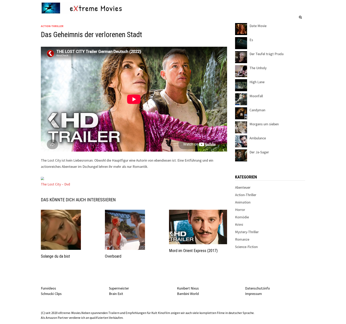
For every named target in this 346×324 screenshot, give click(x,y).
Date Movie (258, 25)
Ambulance (257, 138)
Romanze (242, 239)
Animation (242, 202)
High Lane (257, 82)
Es (251, 39)
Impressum (253, 293)
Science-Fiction (246, 246)
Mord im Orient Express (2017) (193, 250)
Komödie (242, 217)
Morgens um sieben (264, 124)
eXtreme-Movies (69, 313)
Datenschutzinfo (257, 288)
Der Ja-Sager (259, 152)
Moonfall (256, 96)
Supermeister (119, 288)
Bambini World (188, 293)
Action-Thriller (52, 26)
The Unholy (258, 68)
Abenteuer (242, 187)
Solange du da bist (55, 256)
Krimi (239, 224)
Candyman (257, 110)
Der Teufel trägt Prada (266, 54)
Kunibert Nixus (188, 288)
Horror (240, 209)
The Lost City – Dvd (55, 184)
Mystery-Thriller (247, 232)
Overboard (113, 256)
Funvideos (48, 288)
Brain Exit (116, 293)
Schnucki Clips (51, 293)
